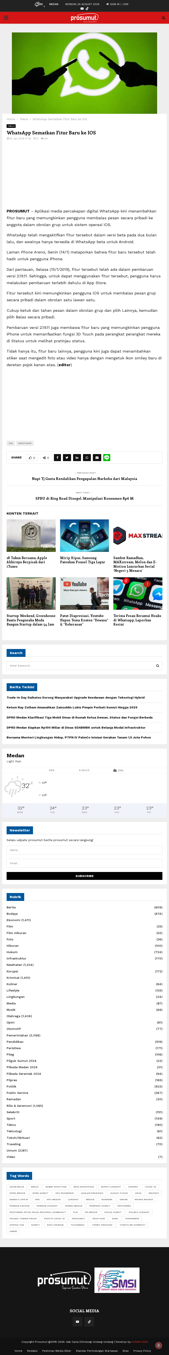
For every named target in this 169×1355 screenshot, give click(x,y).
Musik (11, 1009)
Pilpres (12, 1080)
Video (11, 1157)
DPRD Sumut (40, 1193)
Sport (11, 1118)
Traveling (14, 1144)
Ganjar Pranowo (92, 1193)
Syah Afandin (55, 1225)
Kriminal (13, 977)
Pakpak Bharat (143, 1199)
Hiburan (13, 945)
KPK (37, 1199)
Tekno (11, 126)
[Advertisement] (84, 177)
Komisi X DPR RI (18, 1199)
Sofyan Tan (16, 1225)
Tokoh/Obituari (18, 1137)
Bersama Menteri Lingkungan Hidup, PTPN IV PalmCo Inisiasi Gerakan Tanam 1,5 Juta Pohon (79, 737)
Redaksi (32, 1350)
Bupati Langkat (111, 1187)
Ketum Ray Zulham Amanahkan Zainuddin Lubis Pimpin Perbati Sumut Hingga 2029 (72, 707)
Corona (133, 1187)
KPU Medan (54, 1199)
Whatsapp (24, 443)
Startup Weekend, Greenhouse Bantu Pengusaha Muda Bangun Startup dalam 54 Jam (31, 619)
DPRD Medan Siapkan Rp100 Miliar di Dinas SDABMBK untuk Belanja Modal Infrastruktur (76, 727)
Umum (12, 1150)
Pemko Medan (73, 1206)
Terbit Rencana (102, 1225)
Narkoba (106, 1199)
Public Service (17, 1093)
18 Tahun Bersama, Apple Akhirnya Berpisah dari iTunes (27, 562)
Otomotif (14, 1029)
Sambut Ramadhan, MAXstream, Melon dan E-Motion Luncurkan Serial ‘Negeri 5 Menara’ (135, 564)
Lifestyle (13, 990)
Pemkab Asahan (19, 1206)
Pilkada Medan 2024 (22, 1067)
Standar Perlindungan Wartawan (97, 1350)
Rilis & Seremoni (19, 1105)
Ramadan (14, 1099)
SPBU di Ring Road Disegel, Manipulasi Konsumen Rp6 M (84, 498)
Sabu (115, 1218)
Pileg (10, 1054)
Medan (90, 1199)
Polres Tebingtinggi (23, 1218)
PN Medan (91, 1212)
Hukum (12, 952)
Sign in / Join (118, 4)
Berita (11, 907)
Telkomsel (78, 1225)
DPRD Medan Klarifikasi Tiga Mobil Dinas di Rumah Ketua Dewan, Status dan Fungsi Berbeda (79, 717)
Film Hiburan (16, 933)
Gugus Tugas (119, 1193)
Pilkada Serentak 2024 (24, 1073)
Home (18, 1350)
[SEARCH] (157, 665)
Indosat (154, 1193)
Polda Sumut (113, 1212)
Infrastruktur (16, 958)
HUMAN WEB (140, 1341)
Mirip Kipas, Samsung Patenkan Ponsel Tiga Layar (82, 560)
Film (10, 926)
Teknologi (14, 1131)
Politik (11, 1086)
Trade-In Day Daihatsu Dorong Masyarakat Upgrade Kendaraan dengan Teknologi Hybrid (76, 697)
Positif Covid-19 (54, 1218)
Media (11, 1003)
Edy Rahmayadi (64, 1193)
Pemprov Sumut (99, 1206)
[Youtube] (77, 1321)
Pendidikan (15, 1041)
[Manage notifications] (158, 1345)
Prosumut (78, 1218)
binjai (35, 1187)
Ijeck (138, 1193)
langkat (73, 1199)
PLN (75, 1212)
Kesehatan (14, 964)
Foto (10, 939)
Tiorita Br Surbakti (132, 1225)
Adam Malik (16, 1187)
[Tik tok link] (87, 8)
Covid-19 (150, 1187)
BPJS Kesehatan (83, 1187)
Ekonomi (13, 920)
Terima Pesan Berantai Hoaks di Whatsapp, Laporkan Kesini (137, 619)
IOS (11, 443)
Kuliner (12, 984)
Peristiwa (14, 1048)
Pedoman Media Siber (56, 1350)
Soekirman (132, 1218)
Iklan (126, 1350)
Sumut (35, 1225)
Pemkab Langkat (47, 1206)
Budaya (12, 913)
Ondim (123, 1199)
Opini (11, 1022)
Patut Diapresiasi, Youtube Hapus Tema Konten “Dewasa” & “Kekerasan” (84, 619)
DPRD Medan (17, 1193)
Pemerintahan (17, 1035)
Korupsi (12, 971)
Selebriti (13, 1112)
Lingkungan (16, 996)
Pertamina (124, 1206)
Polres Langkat (139, 1212)
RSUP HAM (98, 1218)
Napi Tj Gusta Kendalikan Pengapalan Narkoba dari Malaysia (84, 478)
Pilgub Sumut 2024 (22, 1061)
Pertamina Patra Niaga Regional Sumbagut (37, 1212)
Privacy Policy (142, 1350)
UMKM (13, 1231)
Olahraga (13, 1016)
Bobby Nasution (56, 1187)
